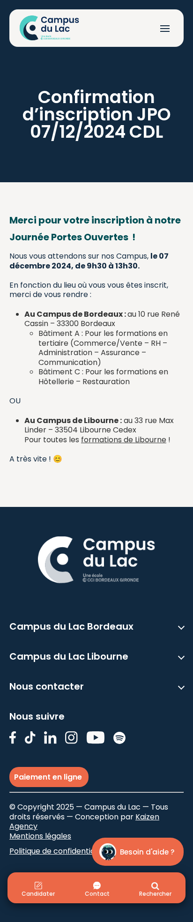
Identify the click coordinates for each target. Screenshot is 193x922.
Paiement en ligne (49, 777)
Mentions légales (40, 836)
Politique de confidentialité (57, 851)
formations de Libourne (123, 439)
